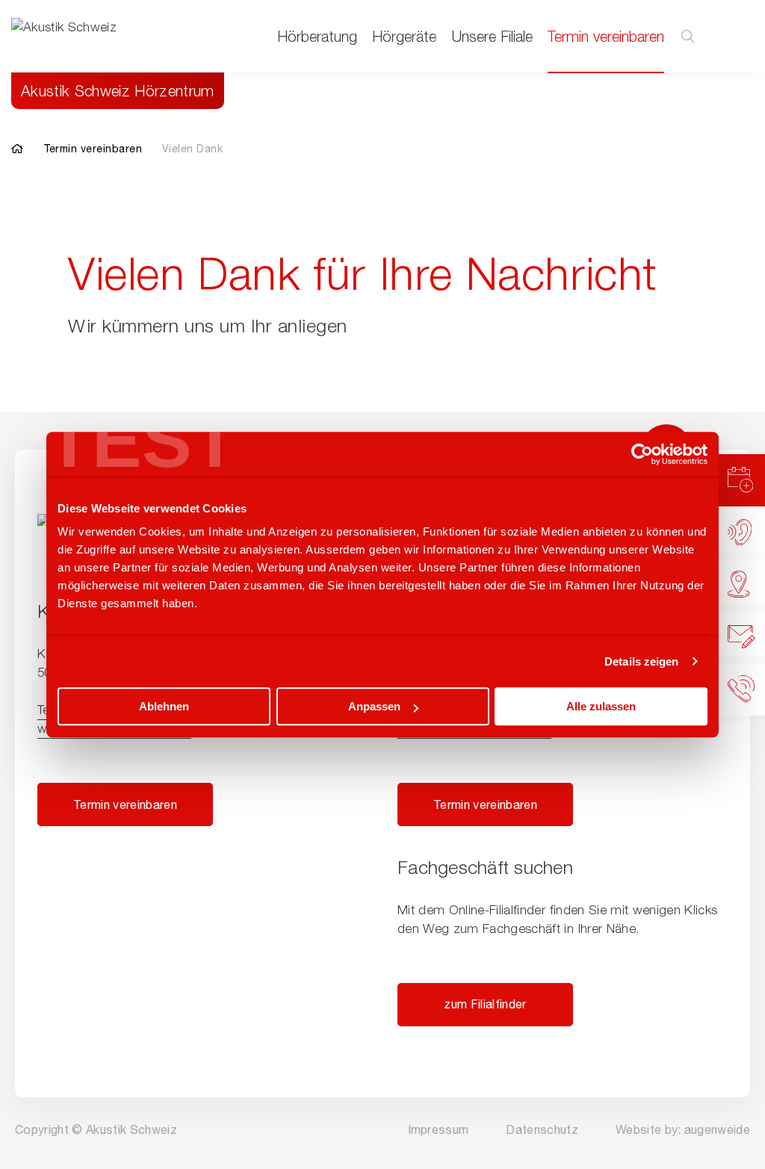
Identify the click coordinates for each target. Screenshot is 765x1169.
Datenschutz (542, 1129)
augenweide (717, 1129)
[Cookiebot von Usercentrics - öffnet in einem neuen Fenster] (642, 454)
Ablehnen (164, 706)
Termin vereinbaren (606, 36)
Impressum (438, 1129)
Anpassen (374, 706)
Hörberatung (317, 36)
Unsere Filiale (492, 36)
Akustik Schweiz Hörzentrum (117, 90)
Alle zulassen (601, 706)
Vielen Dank (192, 149)
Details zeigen (641, 661)
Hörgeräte (404, 36)
